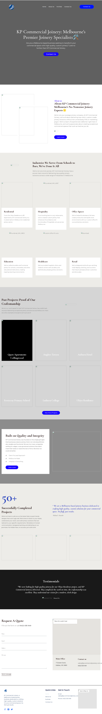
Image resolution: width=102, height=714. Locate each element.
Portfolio (59, 7)
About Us (51, 7)
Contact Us (67, 7)
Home (44, 7)
